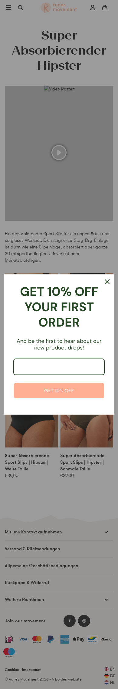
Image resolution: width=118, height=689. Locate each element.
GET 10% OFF (59, 390)
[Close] (107, 281)
